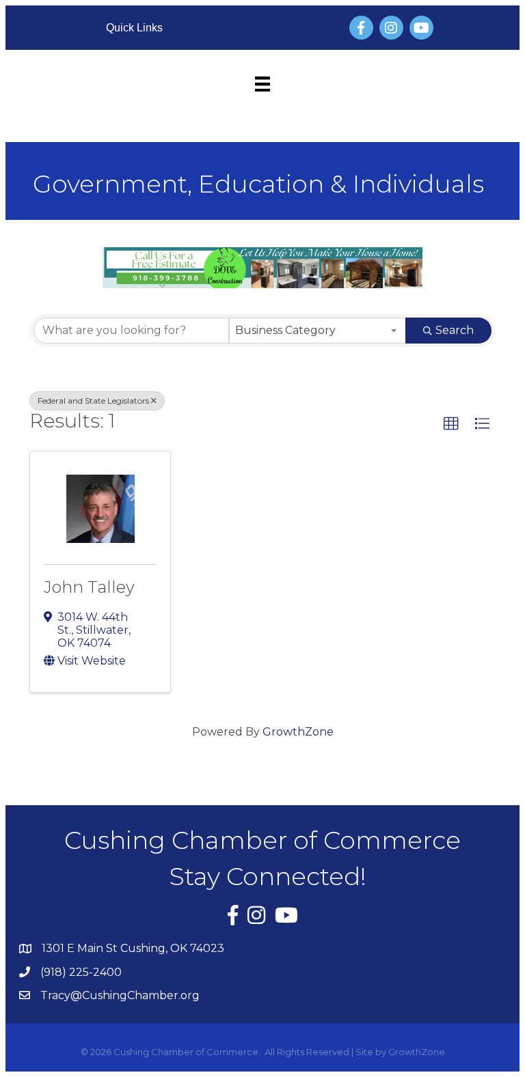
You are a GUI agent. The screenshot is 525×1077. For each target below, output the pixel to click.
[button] (451, 424)
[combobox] (318, 331)
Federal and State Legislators (93, 400)
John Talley (89, 587)
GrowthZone (298, 731)
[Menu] (262, 84)
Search (454, 330)
